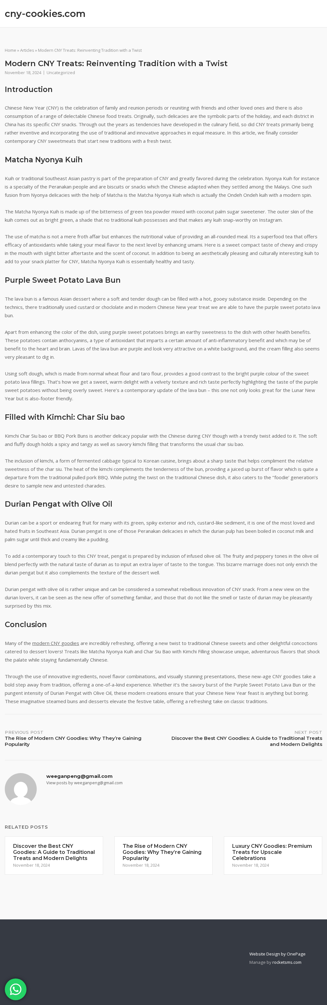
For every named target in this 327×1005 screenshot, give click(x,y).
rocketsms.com (286, 962)
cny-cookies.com (45, 13)
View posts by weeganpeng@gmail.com (84, 783)
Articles (27, 50)
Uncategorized (61, 72)
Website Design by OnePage (277, 954)
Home (10, 50)
